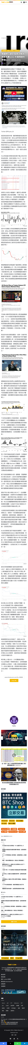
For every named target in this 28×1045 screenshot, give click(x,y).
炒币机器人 (13, 1008)
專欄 (6, 38)
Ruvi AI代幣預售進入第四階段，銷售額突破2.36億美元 (13, 906)
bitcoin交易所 (20, 820)
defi (7, 1003)
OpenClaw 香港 (5, 829)
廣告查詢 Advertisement (7, 981)
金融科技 (12, 1010)
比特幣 (8, 1008)
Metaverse (16, 1003)
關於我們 (3, 974)
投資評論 (17, 50)
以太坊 (7, 1005)
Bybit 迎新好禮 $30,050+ (6, 836)
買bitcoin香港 (12, 823)
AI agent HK (21, 829)
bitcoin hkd (4, 820)
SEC (3, 1005)
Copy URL (14, 680)
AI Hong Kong (5, 958)
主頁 (3, 38)
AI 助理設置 (13, 829)
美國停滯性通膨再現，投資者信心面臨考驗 (14, 739)
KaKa (4, 63)
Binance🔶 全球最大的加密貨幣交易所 (9, 1022)
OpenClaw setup (13, 831)
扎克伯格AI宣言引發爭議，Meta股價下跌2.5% (12, 896)
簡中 (16, 1035)
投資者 (3, 1008)
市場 (22, 1005)
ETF (11, 1003)
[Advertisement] (14, 19)
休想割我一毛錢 (5, 50)
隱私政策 (3, 976)
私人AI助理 (4, 831)
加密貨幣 (12, 1005)
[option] (14, 738)
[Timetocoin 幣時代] (7, 2)
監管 (19, 1008)
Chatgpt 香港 (19, 958)
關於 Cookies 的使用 (6, 979)
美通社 (7, 1010)
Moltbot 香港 (22, 831)
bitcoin (3, 1003)
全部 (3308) (14, 921)
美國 (3, 1010)
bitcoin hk (11, 820)
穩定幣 (23, 1008)
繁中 (13, 1035)
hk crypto (4, 823)
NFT (22, 1003)
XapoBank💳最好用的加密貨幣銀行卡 (9, 1024)
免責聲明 (3, 986)
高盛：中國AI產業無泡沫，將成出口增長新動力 (12, 910)
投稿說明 (3, 983)
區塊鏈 (17, 1005)
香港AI (12, 958)
